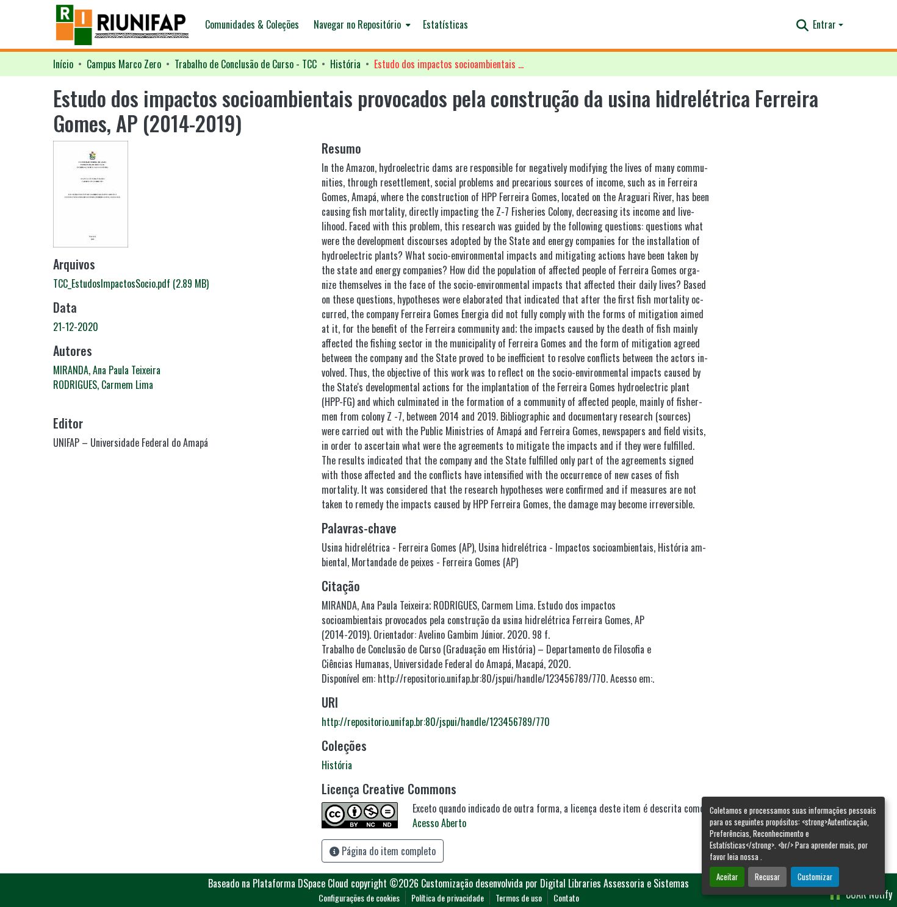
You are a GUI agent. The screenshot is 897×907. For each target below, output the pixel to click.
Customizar (815, 877)
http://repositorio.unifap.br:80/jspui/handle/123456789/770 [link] (436, 721)
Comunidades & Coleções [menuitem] (252, 24)
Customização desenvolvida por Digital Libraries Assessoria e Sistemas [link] (555, 883)
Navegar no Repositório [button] (357, 24)
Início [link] (63, 64)
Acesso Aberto (439, 823)
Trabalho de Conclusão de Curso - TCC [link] (246, 64)
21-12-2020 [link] (75, 326)
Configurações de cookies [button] (359, 897)
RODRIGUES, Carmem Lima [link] (103, 384)
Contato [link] (566, 897)
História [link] (345, 64)
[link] (180, 283)
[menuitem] (361, 24)
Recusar (767, 877)
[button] (123, 25)
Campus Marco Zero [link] (124, 64)
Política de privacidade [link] (447, 897)
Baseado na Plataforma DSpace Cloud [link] (278, 883)
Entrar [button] (825, 24)
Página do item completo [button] (387, 851)
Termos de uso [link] (518, 897)
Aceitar (727, 877)
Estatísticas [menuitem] (445, 24)
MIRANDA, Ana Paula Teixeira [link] (106, 370)
